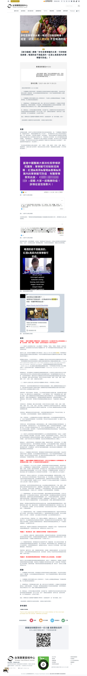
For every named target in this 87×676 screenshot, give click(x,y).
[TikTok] (76, 1)
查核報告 (23, 10)
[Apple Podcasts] (71, 1)
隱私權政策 (63, 673)
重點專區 (52, 10)
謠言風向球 (30, 10)
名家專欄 (58, 10)
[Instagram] (67, 1)
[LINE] (79, 1)
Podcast (72, 10)
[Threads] (74, 1)
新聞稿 (57, 352)
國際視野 (65, 10)
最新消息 (16, 10)
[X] (64, 1)
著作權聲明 (57, 673)
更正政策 (52, 673)
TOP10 (45, 10)
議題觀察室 (38, 10)
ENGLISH (56, 1)
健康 (43, 49)
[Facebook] (62, 1)
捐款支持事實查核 (15, 1)
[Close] (8, 666)
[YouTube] (69, 1)
